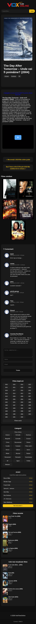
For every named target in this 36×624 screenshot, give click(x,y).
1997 (14, 405)
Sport (18, 461)
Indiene (18, 449)
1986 (6, 414)
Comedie (17, 438)
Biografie (7, 438)
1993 (14, 408)
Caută (32, 11)
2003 (29, 399)
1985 (14, 414)
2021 (14, 387)
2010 (6, 396)
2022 (6, 387)
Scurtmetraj (28, 457)
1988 (22, 411)
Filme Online (18, 432)
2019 (29, 387)
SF (19, 76)
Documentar (18, 442)
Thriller (28, 461)
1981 (14, 417)
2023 (29, 384)
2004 (22, 399)
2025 (14, 384)
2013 (14, 393)
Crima (7, 442)
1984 (22, 414)
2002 (6, 402)
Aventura (13, 76)
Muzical (18, 453)
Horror (7, 449)
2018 (6, 390)
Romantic (18, 457)
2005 (14, 399)
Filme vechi (18, 420)
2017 (14, 390)
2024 (22, 384)
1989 (14, 411)
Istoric (28, 449)
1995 (29, 405)
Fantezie (18, 446)
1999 (29, 402)
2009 (14, 396)
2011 (29, 393)
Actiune (7, 76)
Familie (8, 446)
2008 (22, 396)
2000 (22, 402)
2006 (6, 399)
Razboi (28, 453)
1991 (29, 408)
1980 (22, 417)
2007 (29, 396)
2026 (6, 384)
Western (7, 464)
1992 (22, 408)
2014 (6, 393)
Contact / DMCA (18, 621)
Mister (7, 453)
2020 (22, 387)
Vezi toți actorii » (18, 505)
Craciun (28, 438)
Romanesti (8, 457)
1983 (29, 414)
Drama (28, 442)
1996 (22, 405)
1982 (6, 417)
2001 (14, 402)
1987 (29, 411)
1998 (6, 405)
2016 (22, 390)
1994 (6, 408)
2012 (22, 393)
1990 (6, 411)
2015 (29, 390)
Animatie (18, 435)
